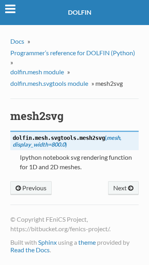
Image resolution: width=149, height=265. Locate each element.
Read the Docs (30, 249)
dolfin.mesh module (37, 71)
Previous (33, 187)
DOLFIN (79, 12)
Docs (17, 41)
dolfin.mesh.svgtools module (49, 83)
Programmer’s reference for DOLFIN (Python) (72, 52)
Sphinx (47, 242)
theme (87, 242)
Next (120, 187)
